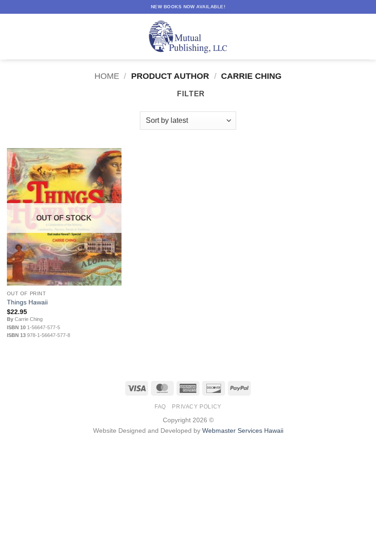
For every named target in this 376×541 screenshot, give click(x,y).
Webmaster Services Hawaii (242, 430)
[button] (12, 36)
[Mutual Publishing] (188, 37)
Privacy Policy (196, 406)
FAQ (160, 406)
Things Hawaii (27, 302)
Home (106, 76)
